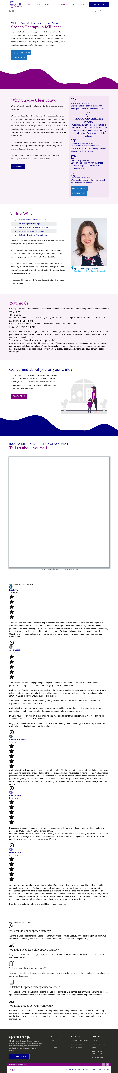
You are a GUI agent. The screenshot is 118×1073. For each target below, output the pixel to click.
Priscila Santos (15, 795)
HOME (53, 1040)
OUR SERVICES (76, 1044)
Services (49, 4)
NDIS (39, 4)
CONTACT (95, 1040)
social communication (48, 38)
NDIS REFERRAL (77, 1047)
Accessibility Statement (83, 1069)
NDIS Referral (78, 4)
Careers (94, 1069)
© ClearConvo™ (103, 1069)
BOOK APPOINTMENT (99, 1044)
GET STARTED (79, 188)
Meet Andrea (17, 167)
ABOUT (53, 1044)
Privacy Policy (72, 1069)
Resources (63, 4)
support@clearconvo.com (101, 11)
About (30, 4)
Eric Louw (13, 590)
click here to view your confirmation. (65, 569)
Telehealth (21, 42)
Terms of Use (63, 1069)
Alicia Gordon (15, 650)
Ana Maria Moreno (17, 739)
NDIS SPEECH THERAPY (79, 1040)
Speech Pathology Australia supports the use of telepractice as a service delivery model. (52, 992)
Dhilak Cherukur (16, 852)
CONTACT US (98, 4)
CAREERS (54, 1047)
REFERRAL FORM (21, 53)
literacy (33, 38)
